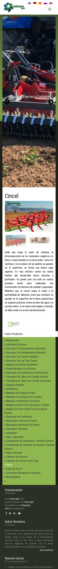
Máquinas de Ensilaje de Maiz (20, 392)
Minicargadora (13, 476)
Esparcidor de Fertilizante (19, 416)
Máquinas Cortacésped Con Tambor (24, 396)
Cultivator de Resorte (16, 456)
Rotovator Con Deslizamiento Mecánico (26, 348)
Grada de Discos (14, 468)
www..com (14, 498)
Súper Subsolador (15, 437)
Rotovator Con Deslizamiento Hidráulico (26, 352)
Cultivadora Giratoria (16, 344)
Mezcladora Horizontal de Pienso (23, 424)
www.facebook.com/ (19, 502)
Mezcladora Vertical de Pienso (21, 420)
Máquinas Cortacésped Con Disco (23, 400)
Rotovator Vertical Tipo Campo (21, 360)
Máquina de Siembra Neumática (22, 364)
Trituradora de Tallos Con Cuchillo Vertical (27, 376)
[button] (7, 102)
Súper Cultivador (14, 452)
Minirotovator (12, 340)
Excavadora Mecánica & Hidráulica (23, 472)
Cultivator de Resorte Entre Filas (22, 460)
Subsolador (11, 432)
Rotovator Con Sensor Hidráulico (22, 356)
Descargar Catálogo (15, 324)
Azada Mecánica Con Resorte (21, 368)
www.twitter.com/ (18, 505)
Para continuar (46, 550)
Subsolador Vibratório (17, 428)
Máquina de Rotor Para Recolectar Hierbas (27, 405)
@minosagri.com (14, 508)
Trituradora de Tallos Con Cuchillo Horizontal (28, 380)
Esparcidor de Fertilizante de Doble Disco (27, 372)
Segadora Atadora (15, 384)
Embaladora (12, 388)
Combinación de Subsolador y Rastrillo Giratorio (30, 440)
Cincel (9, 464)
